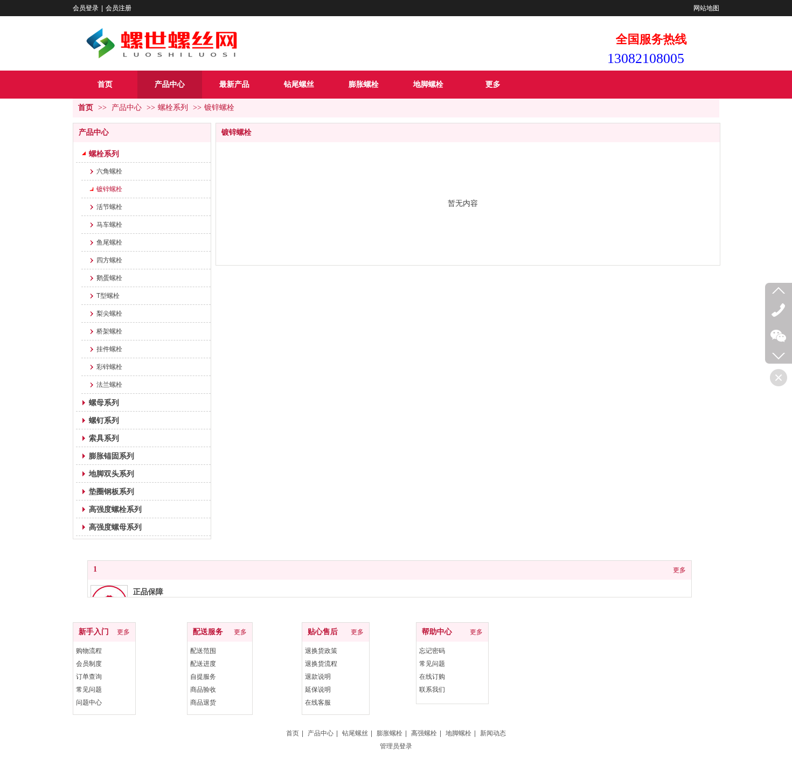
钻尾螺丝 (355, 733)
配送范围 (203, 651)
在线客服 (318, 702)
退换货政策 (321, 651)
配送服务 (208, 632)
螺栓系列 (173, 107)
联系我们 (432, 689)
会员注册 (118, 8)
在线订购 (432, 676)
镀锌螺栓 (219, 107)
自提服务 (203, 676)
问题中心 (89, 702)
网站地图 (706, 8)
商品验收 (203, 689)
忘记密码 (432, 651)
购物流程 (89, 651)
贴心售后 (323, 632)
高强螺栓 (424, 733)
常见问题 (89, 689)
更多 (679, 570)
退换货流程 (321, 663)
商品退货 (203, 702)
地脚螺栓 (458, 733)
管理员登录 (396, 746)
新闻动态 (493, 733)
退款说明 (318, 676)
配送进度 (203, 663)
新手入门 (94, 632)
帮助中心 (437, 632)
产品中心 (127, 107)
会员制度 (89, 663)
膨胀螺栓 (389, 733)
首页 (85, 107)
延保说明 (318, 689)
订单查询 (89, 676)
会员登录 (86, 8)
